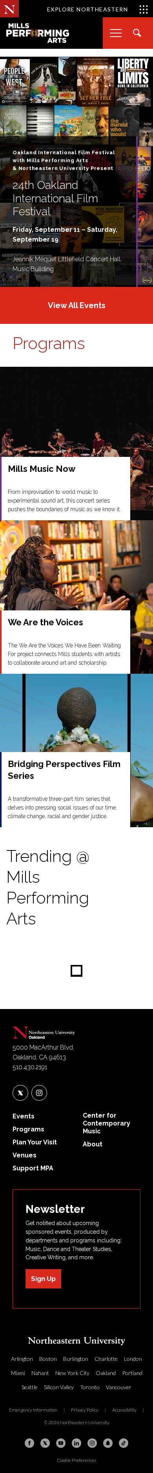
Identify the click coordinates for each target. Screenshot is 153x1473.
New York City (72, 1373)
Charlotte (106, 1358)
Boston (48, 1358)
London (133, 1358)
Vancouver (118, 1387)
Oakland (106, 1373)
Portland (132, 1373)
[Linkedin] (76, 1443)
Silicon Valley (59, 1387)
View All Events (77, 305)
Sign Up (43, 1279)
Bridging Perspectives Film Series (64, 770)
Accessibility (124, 1410)
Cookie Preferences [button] (76, 1460)
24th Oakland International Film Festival (55, 198)
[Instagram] (92, 1443)
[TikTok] (123, 1443)
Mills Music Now (41, 469)
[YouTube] (61, 1443)
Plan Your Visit (35, 1142)
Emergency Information (33, 1410)
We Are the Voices (45, 622)
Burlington (75, 1358)
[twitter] (20, 1093)
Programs (49, 343)
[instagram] (39, 1093)
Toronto (90, 1387)
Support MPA (33, 1168)
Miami (18, 1373)
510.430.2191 (30, 1067)
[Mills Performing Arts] (37, 33)
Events (24, 1116)
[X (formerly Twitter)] (45, 1443)
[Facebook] (29, 1443)
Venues (24, 1155)
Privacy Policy (84, 1410)
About (92, 1144)
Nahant (40, 1373)
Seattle (30, 1387)
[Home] (44, 1031)
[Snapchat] (108, 1443)
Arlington (22, 1358)
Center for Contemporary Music (106, 1123)
